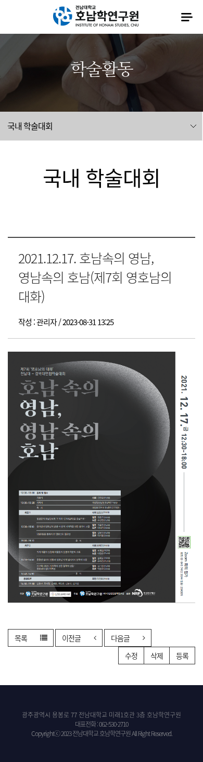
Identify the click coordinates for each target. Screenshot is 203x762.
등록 (182, 655)
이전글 (71, 638)
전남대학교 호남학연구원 (96, 16)
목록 (21, 638)
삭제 (156, 655)
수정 (131, 655)
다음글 (120, 638)
